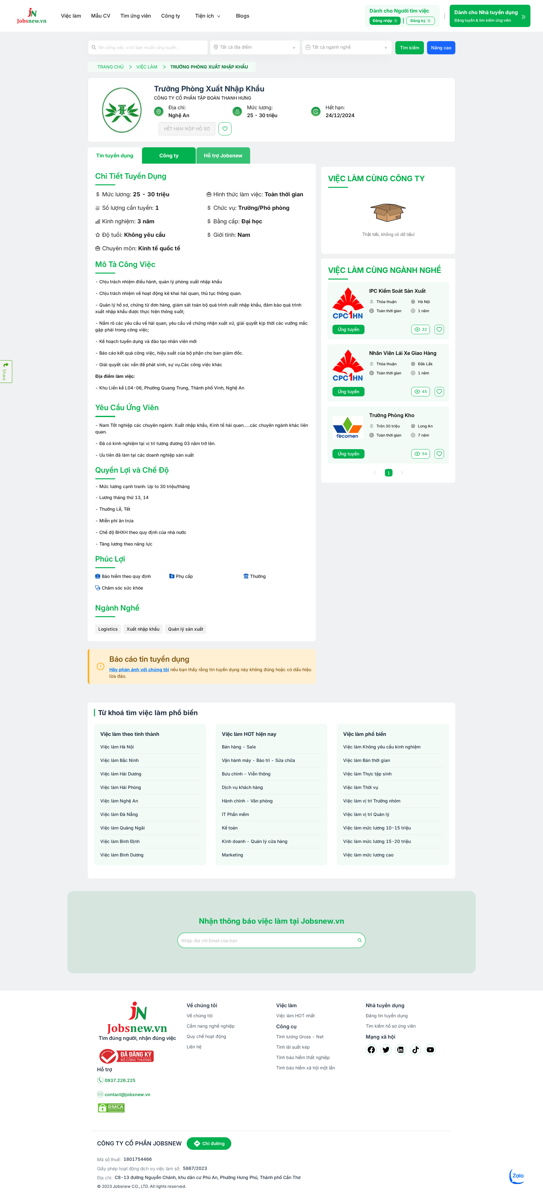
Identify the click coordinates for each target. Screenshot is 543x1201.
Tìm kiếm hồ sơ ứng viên (391, 1026)
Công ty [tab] (169, 155)
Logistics (108, 629)
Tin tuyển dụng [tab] (114, 155)
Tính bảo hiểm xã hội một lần (305, 1067)
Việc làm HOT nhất (295, 1015)
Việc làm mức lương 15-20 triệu (377, 841)
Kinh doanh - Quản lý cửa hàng (255, 841)
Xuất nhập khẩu (143, 629)
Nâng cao (441, 47)
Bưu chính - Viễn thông (246, 773)
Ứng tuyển (348, 329)
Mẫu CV (100, 16)
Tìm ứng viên (135, 16)
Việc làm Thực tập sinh (367, 773)
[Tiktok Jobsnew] (415, 1049)
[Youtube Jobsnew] (430, 1049)
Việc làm (71, 16)
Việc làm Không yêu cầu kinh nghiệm (381, 746)
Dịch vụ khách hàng (242, 787)
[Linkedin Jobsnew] (400, 1049)
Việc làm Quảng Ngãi (122, 827)
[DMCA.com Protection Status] (111, 1107)
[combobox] (255, 47)
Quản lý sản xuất (185, 629)
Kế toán (230, 827)
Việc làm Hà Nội (117, 746)
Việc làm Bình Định (120, 841)
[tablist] (202, 155)
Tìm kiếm (409, 47)
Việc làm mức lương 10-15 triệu (377, 827)
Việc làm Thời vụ (360, 787)
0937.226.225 (120, 1080)
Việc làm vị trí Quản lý (366, 814)
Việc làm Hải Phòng (120, 787)
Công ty (170, 16)
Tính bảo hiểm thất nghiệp (303, 1057)
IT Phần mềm (235, 814)
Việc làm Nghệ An (119, 800)
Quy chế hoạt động (206, 1036)
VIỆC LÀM (146, 66)
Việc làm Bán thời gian (366, 760)
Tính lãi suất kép (293, 1047)
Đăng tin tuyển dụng (387, 1015)
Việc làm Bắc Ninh (119, 760)
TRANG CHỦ (110, 66)
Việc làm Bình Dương (122, 854)
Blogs (243, 16)
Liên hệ (194, 1046)
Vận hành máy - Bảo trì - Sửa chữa (258, 760)
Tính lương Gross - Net (300, 1036)
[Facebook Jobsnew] (371, 1049)
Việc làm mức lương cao (368, 854)
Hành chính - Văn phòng (247, 800)
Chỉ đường (213, 1143)
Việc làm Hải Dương (120, 773)
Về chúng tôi (199, 1015)
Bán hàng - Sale (239, 746)
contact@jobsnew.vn (128, 1094)
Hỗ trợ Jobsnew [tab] (223, 155)
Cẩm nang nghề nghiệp (211, 1026)
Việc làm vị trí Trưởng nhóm (371, 800)
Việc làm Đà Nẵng (119, 814)
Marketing (232, 854)
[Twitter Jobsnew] (386, 1049)
